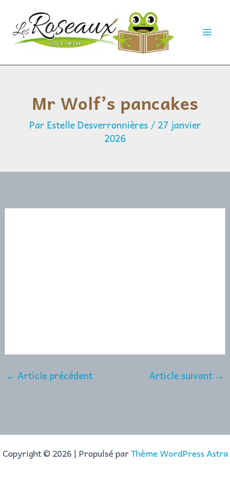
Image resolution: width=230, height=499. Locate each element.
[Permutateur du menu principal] (207, 32)
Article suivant (186, 375)
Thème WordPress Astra (179, 453)
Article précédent (49, 375)
